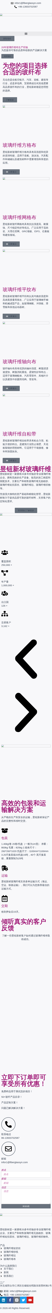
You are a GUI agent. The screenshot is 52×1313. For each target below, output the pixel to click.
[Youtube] (30, 1300)
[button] (26, 34)
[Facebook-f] (10, 1300)
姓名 (3, 1170)
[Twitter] (23, 1300)
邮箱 (3, 1178)
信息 (3, 1187)
